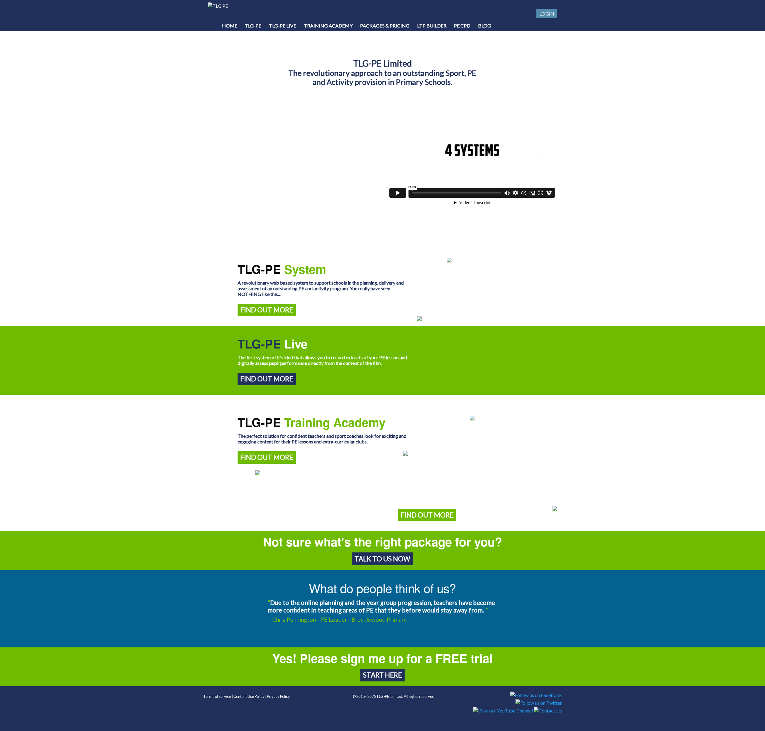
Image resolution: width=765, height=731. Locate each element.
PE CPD (462, 25)
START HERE (382, 675)
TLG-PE (253, 25)
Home (229, 25)
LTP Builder (431, 25)
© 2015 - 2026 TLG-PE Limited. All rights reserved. (394, 696)
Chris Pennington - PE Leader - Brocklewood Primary (339, 619)
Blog (484, 25)
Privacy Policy (278, 696)
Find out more (266, 310)
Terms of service (217, 696)
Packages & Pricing (384, 25)
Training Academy (328, 25)
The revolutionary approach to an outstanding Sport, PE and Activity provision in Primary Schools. (382, 72)
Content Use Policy (248, 696)
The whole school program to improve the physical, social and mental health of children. (307, 486)
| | (246, 696)
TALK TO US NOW (382, 559)
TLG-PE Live (282, 25)
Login (546, 13)
